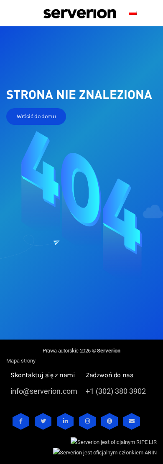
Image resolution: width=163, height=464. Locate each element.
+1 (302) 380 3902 (116, 391)
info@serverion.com (43, 391)
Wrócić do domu (36, 116)
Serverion (108, 350)
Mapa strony (21, 361)
